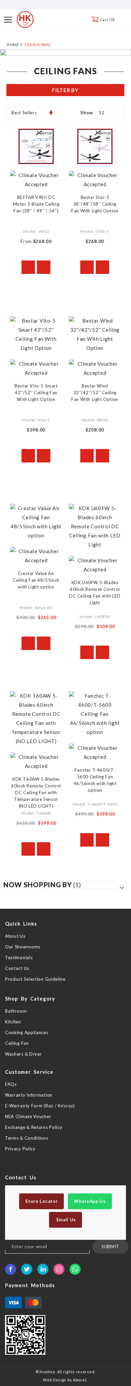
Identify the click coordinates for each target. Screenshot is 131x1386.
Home (12, 44)
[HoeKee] (25, 19)
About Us (15, 936)
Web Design (55, 1380)
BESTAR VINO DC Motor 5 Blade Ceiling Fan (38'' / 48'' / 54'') (36, 204)
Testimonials (19, 957)
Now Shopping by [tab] (37, 884)
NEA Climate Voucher (28, 1116)
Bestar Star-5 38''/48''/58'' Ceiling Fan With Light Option (95, 204)
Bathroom (16, 1011)
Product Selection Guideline (35, 979)
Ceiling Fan (17, 1043)
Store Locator (41, 1201)
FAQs (11, 1084)
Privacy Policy (20, 1148)
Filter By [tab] (65, 90)
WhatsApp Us (90, 1201)
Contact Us (17, 968)
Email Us (65, 1219)
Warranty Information (28, 1095)
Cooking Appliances (26, 1032)
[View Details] (28, 267)
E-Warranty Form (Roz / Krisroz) (40, 1105)
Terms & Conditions (26, 1138)
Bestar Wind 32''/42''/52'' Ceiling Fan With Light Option (95, 392)
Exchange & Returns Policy (33, 1127)
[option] (65, 52)
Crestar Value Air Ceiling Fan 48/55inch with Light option (36, 580)
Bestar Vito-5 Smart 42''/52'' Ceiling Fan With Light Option (35, 392)
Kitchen (13, 1021)
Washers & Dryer (23, 1054)
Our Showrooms (22, 946)
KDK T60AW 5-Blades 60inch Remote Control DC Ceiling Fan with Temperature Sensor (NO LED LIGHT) (36, 792)
